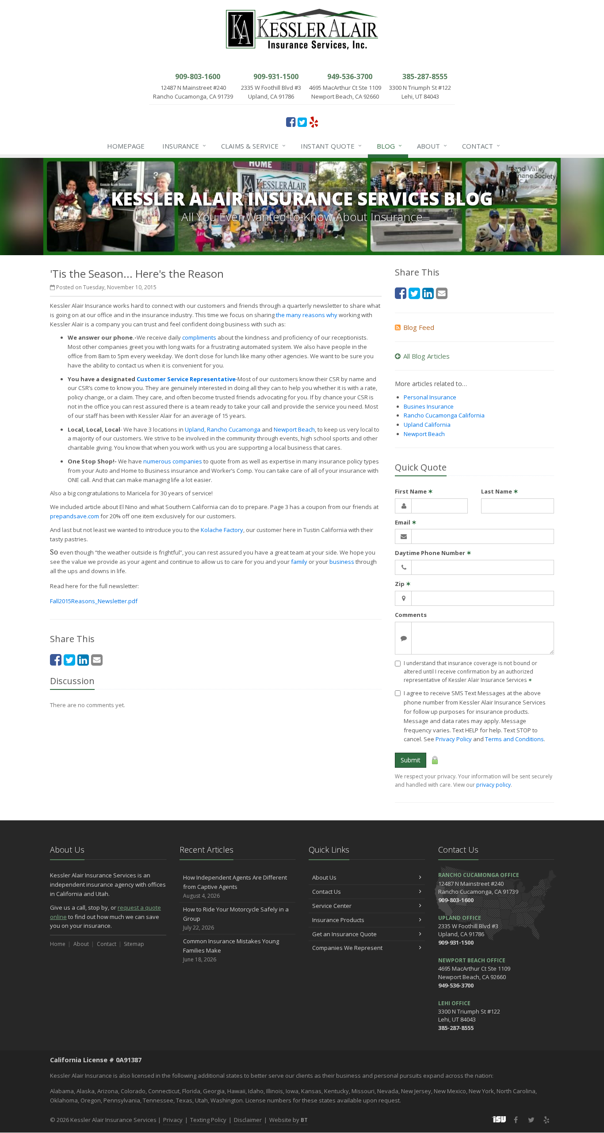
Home (57, 944)
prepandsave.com (74, 516)
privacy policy (493, 785)
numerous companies (172, 461)
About (432, 145)
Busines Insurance (429, 406)
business (341, 562)
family (299, 562)
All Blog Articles (426, 356)
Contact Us (326, 892)
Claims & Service (253, 145)
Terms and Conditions (514, 739)
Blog (389, 145)
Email (406, 522)
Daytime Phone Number (433, 553)
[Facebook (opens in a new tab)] (290, 121)
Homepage (126, 146)
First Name (414, 491)
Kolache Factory (222, 530)
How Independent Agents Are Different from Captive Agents (235, 886)
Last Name (499, 491)
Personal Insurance (430, 397)
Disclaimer (248, 1120)
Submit (411, 760)
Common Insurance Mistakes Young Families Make (231, 950)
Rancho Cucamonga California (444, 415)
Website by (288, 1120)
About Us (324, 877)
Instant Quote (331, 145)
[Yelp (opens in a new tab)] (313, 121)
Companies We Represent (347, 948)
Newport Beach (294, 429)
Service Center (332, 906)
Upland (194, 429)
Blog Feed (418, 327)
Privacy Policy (454, 739)
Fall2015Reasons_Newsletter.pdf (94, 601)
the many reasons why (306, 315)
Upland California (427, 425)
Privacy (173, 1120)
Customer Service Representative (186, 379)
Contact (481, 145)
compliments (199, 337)
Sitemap (134, 944)
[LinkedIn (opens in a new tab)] (83, 660)
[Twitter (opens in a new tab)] (302, 121)
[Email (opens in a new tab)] (97, 660)
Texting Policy (208, 1120)
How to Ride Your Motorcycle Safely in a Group (236, 918)
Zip (403, 584)
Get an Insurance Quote (344, 934)
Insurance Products (338, 920)
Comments (411, 615)
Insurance (184, 145)
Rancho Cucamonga (233, 429)
